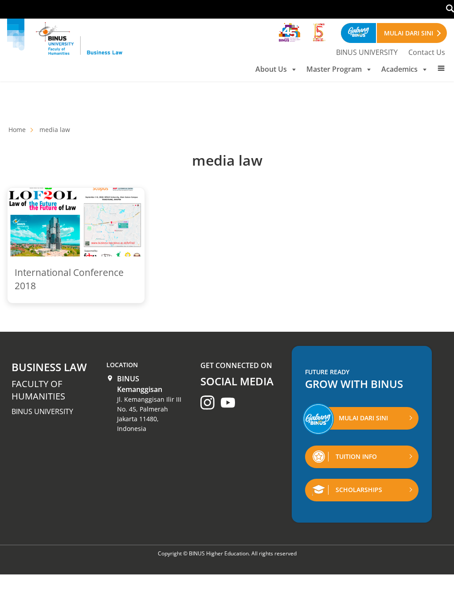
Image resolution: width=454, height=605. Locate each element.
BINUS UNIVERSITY (367, 52)
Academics (399, 69)
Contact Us (426, 52)
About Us (271, 69)
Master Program (334, 69)
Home (17, 129)
